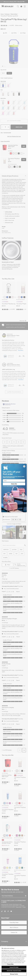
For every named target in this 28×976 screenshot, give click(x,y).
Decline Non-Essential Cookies (14, 970)
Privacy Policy (10, 964)
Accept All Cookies (14, 967)
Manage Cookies (14, 974)
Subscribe (14, 484)
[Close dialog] (24, 466)
